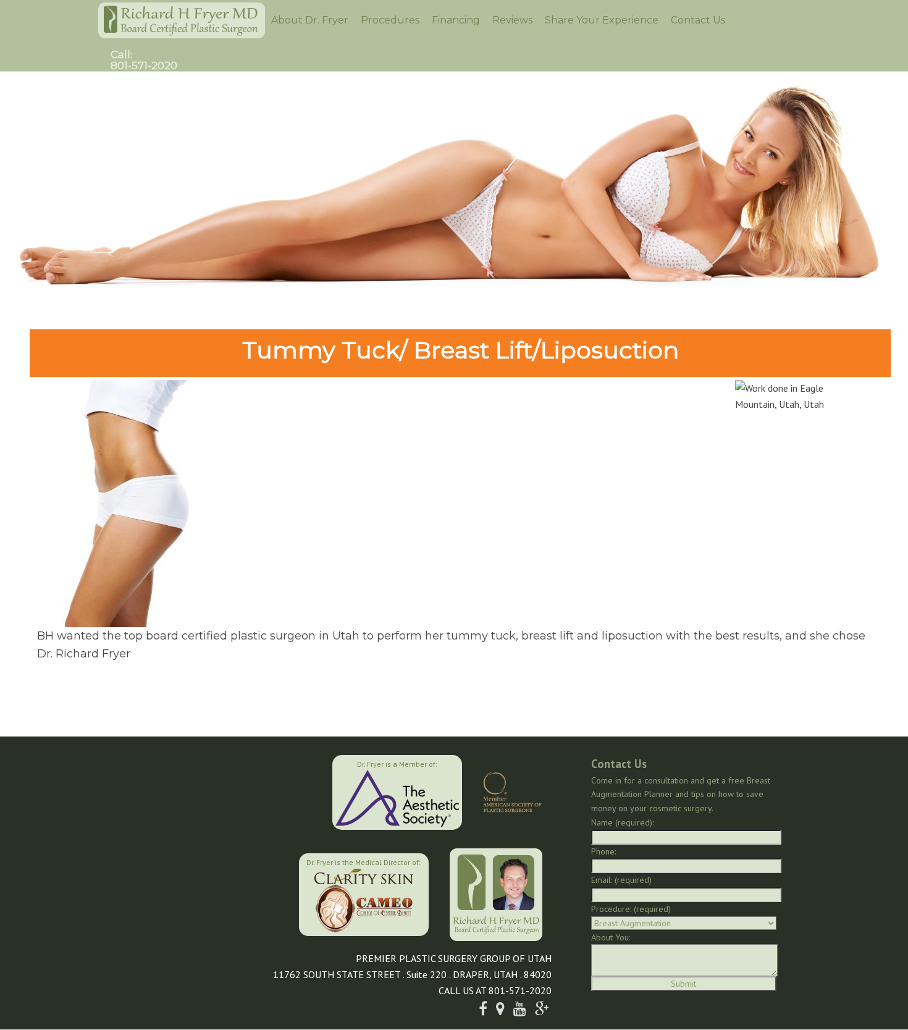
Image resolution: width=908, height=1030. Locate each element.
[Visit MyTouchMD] (236, 892)
